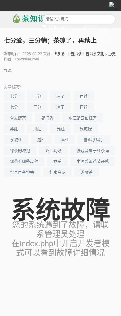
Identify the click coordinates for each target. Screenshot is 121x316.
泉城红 (16, 139)
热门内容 (104, 42)
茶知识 (59, 53)
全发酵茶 (90, 26)
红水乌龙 (57, 172)
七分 (14, 96)
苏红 (60, 128)
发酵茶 (87, 172)
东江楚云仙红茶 (74, 31)
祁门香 (47, 118)
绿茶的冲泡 (20, 150)
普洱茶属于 (94, 139)
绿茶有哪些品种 (24, 161)
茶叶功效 (53, 150)
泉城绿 (86, 128)
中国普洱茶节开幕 (93, 161)
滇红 (64, 139)
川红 (37, 128)
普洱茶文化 (95, 53)
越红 (41, 139)
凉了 (60, 96)
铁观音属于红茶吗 (93, 150)
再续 (84, 96)
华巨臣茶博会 (22, 172)
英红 (101, 31)
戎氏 (57, 161)
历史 (112, 53)
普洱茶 (76, 53)
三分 (37, 96)
